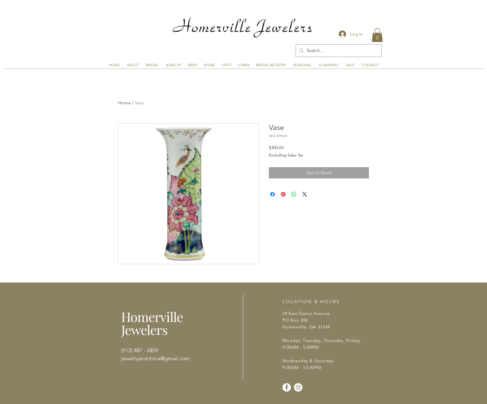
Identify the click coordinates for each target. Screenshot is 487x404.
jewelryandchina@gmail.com (155, 358)
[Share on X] (304, 194)
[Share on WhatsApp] (294, 194)
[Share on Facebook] (272, 194)
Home (124, 102)
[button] (377, 35)
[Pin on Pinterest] (283, 194)
